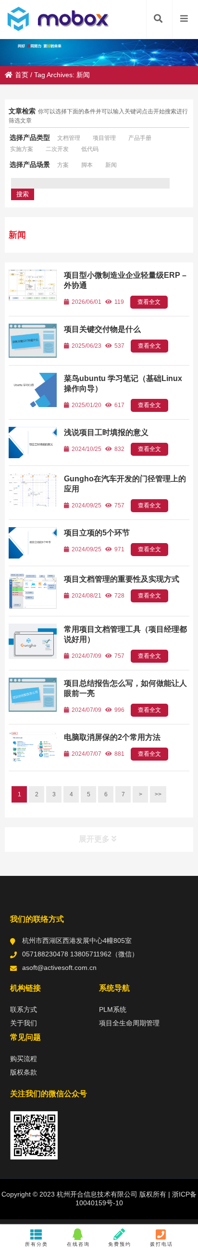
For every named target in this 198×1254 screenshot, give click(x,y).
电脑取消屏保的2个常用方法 (112, 737)
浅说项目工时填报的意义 (106, 432)
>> (158, 794)
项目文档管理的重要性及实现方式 (121, 579)
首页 (21, 75)
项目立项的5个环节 (97, 533)
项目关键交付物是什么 (102, 329)
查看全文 (149, 302)
